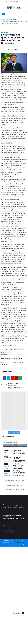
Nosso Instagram (15, 432)
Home (3, 19)
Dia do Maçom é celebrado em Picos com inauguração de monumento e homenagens (14, 474)
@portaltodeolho (12, 385)
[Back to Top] (23, 613)
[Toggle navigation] (3, 14)
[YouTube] (10, 531)
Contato (25, 544)
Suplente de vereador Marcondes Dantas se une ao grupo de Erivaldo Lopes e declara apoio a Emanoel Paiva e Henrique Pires (14, 460)
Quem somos (14, 544)
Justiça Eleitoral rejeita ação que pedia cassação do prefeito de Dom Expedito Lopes (14, 467)
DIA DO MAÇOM (7, 470)
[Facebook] (4, 531)
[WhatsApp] (13, 531)
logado (15, 362)
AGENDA (5, 450)
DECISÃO (5, 464)
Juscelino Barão (20, 542)
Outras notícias (12, 19)
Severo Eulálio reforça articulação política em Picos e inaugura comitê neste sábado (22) (14, 453)
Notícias (20, 544)
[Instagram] (7, 531)
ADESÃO (5, 457)
